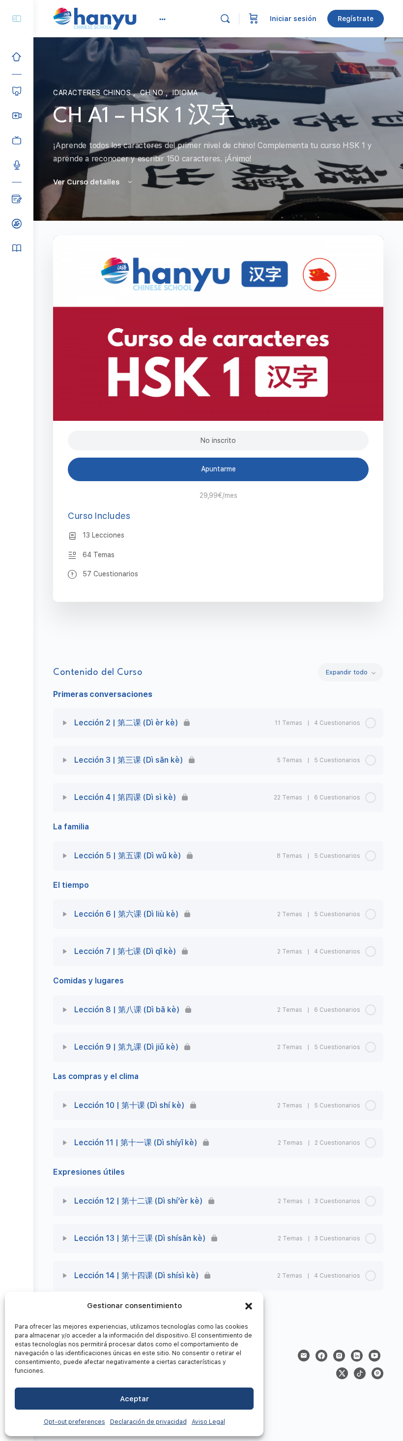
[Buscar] (225, 19)
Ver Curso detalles (87, 182)
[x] (342, 1373)
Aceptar (134, 1398)
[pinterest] (377, 1373)
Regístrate (356, 19)
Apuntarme (218, 469)
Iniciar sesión (293, 19)
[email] (304, 1356)
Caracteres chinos (93, 93)
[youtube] (374, 1356)
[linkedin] (357, 1356)
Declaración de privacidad (148, 1421)
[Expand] (64, 723)
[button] (249, 1306)
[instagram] (339, 1356)
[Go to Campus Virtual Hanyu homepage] (95, 18)
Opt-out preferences (74, 1421)
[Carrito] (253, 18)
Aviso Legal (208, 1421)
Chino (153, 93)
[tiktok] (360, 1373)
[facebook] (321, 1356)
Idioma (185, 93)
